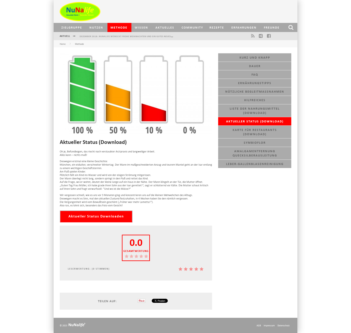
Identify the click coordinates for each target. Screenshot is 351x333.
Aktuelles (164, 27)
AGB (259, 325)
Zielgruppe (71, 27)
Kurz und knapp (254, 57)
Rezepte (216, 27)
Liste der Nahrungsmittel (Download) (255, 110)
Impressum (269, 325)
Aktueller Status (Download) (255, 121)
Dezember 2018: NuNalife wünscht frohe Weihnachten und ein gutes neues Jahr (128, 32)
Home (63, 43)
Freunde (272, 27)
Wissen (141, 27)
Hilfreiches (254, 100)
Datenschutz (283, 325)
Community (192, 27)
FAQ (254, 74)
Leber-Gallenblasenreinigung (255, 164)
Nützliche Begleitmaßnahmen (254, 91)
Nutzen (96, 27)
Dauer (255, 66)
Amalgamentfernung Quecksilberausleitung (255, 153)
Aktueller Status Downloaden (96, 216)
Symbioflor (255, 142)
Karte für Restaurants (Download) (255, 132)
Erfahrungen (244, 27)
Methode (118, 27)
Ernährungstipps (254, 83)
